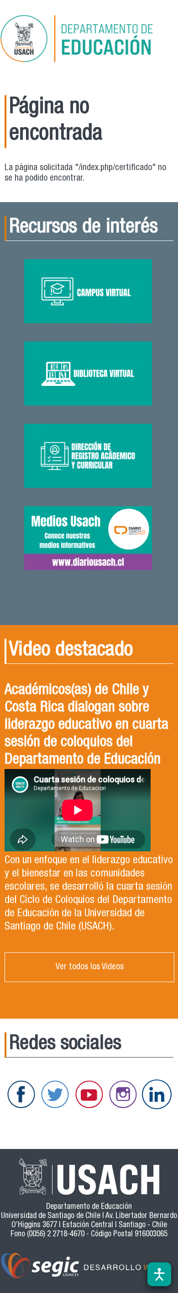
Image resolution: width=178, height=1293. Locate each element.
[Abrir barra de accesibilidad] (159, 1274)
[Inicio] (89, 40)
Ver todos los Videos (90, 967)
